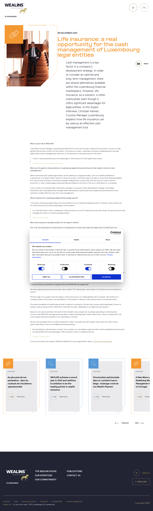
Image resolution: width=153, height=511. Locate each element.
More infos (20, 397)
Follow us (146, 473)
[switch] (65, 269)
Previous (125, 423)
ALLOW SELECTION (76, 277)
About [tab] (107, 239)
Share (146, 64)
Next (137, 423)
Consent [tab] (45, 239)
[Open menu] (144, 8)
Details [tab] (76, 239)
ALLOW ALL (106, 277)
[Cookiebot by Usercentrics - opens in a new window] (112, 232)
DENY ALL (46, 277)
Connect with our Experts (102, 341)
